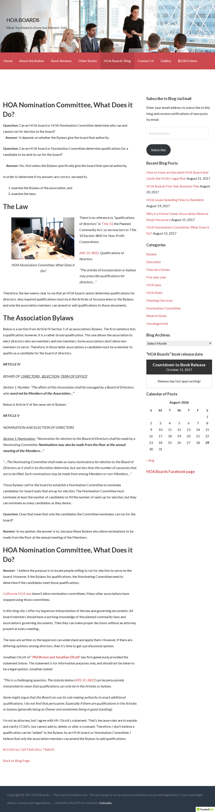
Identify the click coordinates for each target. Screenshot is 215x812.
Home (7, 61)
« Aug (150, 460)
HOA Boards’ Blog (117, 61)
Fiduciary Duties (158, 270)
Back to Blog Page (16, 761)
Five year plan (156, 277)
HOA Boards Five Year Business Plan (172, 186)
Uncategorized (157, 323)
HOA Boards (22, 20)
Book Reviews (61, 61)
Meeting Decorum (159, 300)
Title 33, (107, 224)
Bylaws (151, 254)
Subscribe (158, 150)
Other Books (87, 61)
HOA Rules (154, 293)
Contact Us (146, 61)
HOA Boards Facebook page (170, 471)
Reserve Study (156, 316)
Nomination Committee (163, 308)
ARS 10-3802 (89, 253)
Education (153, 262)
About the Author (31, 61)
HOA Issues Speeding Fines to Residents (175, 200)
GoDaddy (105, 803)
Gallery (166, 61)
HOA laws (153, 285)
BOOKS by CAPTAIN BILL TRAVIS (28, 749)
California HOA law (17, 593)
